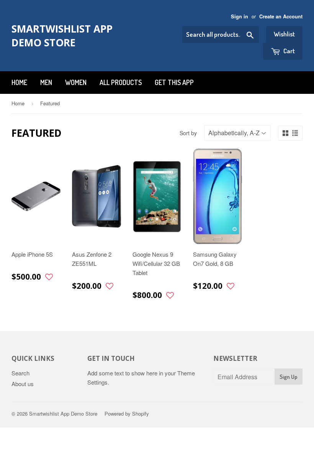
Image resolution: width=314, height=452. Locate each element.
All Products (121, 82)
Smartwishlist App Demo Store (62, 35)
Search (20, 373)
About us (22, 384)
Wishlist (284, 34)
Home (19, 82)
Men (46, 82)
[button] (49, 277)
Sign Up (289, 376)
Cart (288, 51)
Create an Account (281, 16)
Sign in (239, 16)
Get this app (174, 82)
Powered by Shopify (127, 413)
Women (76, 82)
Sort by (188, 133)
